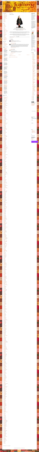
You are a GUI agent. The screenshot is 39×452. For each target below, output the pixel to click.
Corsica (4, 171)
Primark (4, 340)
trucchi (4, 415)
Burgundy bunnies (33, 91)
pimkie (4, 330)
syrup (4, 399)
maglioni (4, 277)
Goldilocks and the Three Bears (5, 223)
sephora (4, 372)
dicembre (33, 54)
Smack (4, 380)
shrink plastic (5, 377)
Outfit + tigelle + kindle (5, 66)
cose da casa (5, 172)
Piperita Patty (33, 34)
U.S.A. (4, 418)
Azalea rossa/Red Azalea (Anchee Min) (33, 63)
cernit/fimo (5, 156)
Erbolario (4, 193)
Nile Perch (5, 306)
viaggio (4, 431)
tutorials (4, 417)
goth (4, 224)
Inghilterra (4, 243)
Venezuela (5, 428)
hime (4, 233)
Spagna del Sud (5, 386)
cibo (4, 159)
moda (4, 293)
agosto (33, 57)
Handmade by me (5, 15)
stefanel (4, 390)
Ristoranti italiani (5, 43)
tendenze (4, 405)
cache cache (5, 139)
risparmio (4, 355)
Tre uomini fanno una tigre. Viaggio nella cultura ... (33, 68)
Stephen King (5, 391)
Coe (4, 162)
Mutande (4, 299)
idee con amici (5, 237)
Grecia (4, 227)
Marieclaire (5, 281)
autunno (4, 118)
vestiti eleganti (5, 430)
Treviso (4, 413)
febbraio (33, 94)
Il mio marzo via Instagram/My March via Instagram (5, 48)
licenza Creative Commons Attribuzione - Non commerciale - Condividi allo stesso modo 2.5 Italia (33, 104)
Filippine (4, 208)
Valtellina (4, 25)
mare (4, 280)
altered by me (22, 29)
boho (4, 130)
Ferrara (4, 205)
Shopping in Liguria (34, 65)
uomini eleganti (5, 420)
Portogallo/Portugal (5, 38)
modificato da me (18, 29)
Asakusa (4, 115)
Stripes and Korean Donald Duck (33, 84)
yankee (4, 441)
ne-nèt (4, 304)
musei (4, 298)
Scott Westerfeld (5, 369)
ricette (4, 352)
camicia (4, 143)
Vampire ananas (33, 61)
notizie (4, 308)
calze (4, 141)
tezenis (4, 406)
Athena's (4, 117)
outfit (13, 37)
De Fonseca (5, 179)
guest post (5, 228)
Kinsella (4, 260)
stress (4, 395)
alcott (4, 106)
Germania (4, 216)
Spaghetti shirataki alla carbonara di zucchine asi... (34, 87)
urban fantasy (5, 421)
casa (4, 153)
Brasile (4, 133)
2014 (32, 97)
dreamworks (5, 187)
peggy (4, 324)
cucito (4, 176)
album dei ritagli (5, 105)
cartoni (4, 152)
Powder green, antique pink (33, 69)
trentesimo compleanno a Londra (5, 411)
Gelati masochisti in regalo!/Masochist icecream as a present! (6, 80)
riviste (4, 357)
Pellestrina (5, 325)
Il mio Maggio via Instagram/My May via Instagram (33, 82)
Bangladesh (5, 123)
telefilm (4, 404)
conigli (4, 167)
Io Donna (4, 247)
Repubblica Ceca (5, 349)
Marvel (4, 282)
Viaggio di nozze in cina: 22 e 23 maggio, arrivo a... (33, 60)
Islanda (4, 249)
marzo (32, 93)
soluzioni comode (5, 383)
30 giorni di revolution (5, 98)
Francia (4, 211)
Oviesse (4, 315)
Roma (4, 360)
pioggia (4, 332)
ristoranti (4, 356)
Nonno (4, 307)
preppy (4, 339)
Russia (4, 361)
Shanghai (4, 375)
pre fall (4, 338)
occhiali (4, 309)
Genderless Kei (5, 17)
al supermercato (5, 103)
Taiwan (4, 400)
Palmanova (5, 317)
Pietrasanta (5, 329)
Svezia (4, 398)
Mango (4, 279)
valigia (4, 423)
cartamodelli (5, 151)
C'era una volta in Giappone (5, 138)
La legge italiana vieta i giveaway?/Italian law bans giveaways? (6, 75)
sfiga (4, 374)
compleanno (5, 166)
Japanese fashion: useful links (5, 16)
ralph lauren (5, 346)
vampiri (4, 426)
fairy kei (4, 199)
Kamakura (5, 255)
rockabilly (4, 359)
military (4, 291)
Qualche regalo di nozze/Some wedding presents (33, 71)
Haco (4, 229)
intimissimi (5, 246)
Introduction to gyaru (5, 18)
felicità (4, 204)
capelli (4, 146)
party (4, 320)
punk (4, 344)
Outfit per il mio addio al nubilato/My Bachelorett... (33, 89)
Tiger (4, 408)
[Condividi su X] (17, 36)
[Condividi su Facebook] (18, 36)
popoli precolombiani (5, 335)
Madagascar (5, 276)
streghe (4, 394)
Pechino (4, 323)
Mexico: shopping (5, 90)
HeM (4, 232)
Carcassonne (5, 149)
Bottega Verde (5, 132)
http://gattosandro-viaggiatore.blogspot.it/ (34, 131)
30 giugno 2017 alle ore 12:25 (13, 47)
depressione (5, 182)
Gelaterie (4, 42)
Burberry (4, 137)
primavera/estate (5, 341)
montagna (4, 294)
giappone (4, 218)
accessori (4, 101)
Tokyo (4, 409)
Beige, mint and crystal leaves (33, 66)
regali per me (5, 348)
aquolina (4, 112)
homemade (5, 236)
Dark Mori (4, 21)
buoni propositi (5, 136)
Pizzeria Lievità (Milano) (33, 77)
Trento (4, 27)
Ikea (4, 239)
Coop (4, 169)
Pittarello (4, 333)
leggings (4, 266)
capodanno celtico (5, 148)
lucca (4, 274)
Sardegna (4, 365)
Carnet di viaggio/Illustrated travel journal (5, 39)
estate (11, 37)
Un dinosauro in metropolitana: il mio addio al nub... (33, 79)
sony (4, 385)
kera (4, 258)
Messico (4, 288)
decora (4, 180)
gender (4, 215)
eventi (4, 198)
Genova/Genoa (5, 32)
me (12, 37)
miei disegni (5, 289)
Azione (4, 120)
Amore (4, 111)
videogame (5, 433)
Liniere (4, 271)
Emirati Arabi (5, 191)
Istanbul (4, 28)
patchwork (5, 322)
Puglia (4, 343)
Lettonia (4, 267)
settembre (33, 56)
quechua (4, 345)
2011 (32, 99)
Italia (4, 253)
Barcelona (5, 35)
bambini (4, 122)
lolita (4, 272)
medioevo (4, 286)
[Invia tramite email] (16, 36)
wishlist (4, 439)
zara (4, 442)
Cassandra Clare (5, 154)
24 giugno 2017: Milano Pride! (33, 73)
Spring (4, 388)
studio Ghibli (5, 396)
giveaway (4, 221)
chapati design (5, 157)
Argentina (4, 114)
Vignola (4, 435)
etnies (4, 196)
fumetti (4, 213)
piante (4, 327)
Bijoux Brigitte (5, 128)
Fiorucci (4, 210)
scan (4, 367)
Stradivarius (5, 393)
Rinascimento (5, 354)
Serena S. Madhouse (12, 43)
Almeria (4, 109)
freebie (4, 212)
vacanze (4, 422)
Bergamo (4, 127)
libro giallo (5, 269)
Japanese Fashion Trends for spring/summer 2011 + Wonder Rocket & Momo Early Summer (5, 85)
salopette (4, 362)
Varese (4, 427)
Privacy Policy (7, 445)
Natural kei (5, 303)
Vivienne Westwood (5, 436)
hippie (4, 234)
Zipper (4, 443)
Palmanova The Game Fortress (33, 62)
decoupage (5, 181)
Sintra (4, 379)
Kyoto (4, 261)
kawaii (4, 256)
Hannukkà (5, 231)
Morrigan (4, 296)
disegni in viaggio (5, 185)
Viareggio (4, 432)
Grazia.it (4, 226)
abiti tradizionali (5, 100)
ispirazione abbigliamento (5, 250)
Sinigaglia (4, 378)
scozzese (4, 370)
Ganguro (4, 19)
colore (4, 164)
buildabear (5, 135)
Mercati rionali (5, 45)
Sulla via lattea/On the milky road (33, 90)
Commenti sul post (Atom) (13, 55)
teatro (4, 403)
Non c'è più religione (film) (33, 74)
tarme (4, 401)
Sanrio (4, 364)
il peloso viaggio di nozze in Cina (5, 241)
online (4, 311)
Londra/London (5, 37)
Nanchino (4, 301)
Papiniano (5, 319)
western (4, 438)
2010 (32, 100)
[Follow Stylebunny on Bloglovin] (34, 118)
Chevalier (4, 158)
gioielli (4, 220)
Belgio (4, 125)
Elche (4, 189)
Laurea (4, 264)
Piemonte (4, 328)
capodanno (5, 147)
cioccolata (4, 161)
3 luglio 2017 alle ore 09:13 (13, 52)
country (4, 174)
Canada (4, 144)
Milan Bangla (5, 290)
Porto (4, 336)
